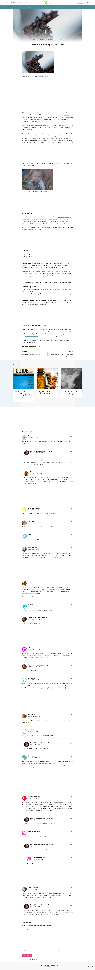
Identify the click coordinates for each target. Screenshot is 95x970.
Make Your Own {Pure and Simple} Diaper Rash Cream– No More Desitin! (62, 354)
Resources (24, 2)
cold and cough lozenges (64, 217)
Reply (71, 436)
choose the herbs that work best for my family (57, 223)
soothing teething (46, 76)
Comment (25, 930)
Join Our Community (10, 2)
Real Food (68, 7)
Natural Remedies (58, 7)
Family (28, 7)
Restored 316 (47, 966)
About (18, 2)
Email (42, 950)
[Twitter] (90, 966)
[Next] (80, 385)
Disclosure (24, 965)
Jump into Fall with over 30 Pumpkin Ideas (33, 353)
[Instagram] (87, 3)
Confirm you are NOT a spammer (31, 959)
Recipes (75, 7)
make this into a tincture (31, 336)
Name (24, 950)
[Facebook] (85, 3)
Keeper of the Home (44, 48)
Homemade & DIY (47, 7)
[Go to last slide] (14, 385)
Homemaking (21, 7)
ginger (33, 334)
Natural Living (37, 7)
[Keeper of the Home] (47, 3)
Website (60, 950)
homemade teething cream (38, 125)
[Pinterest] (89, 3)
